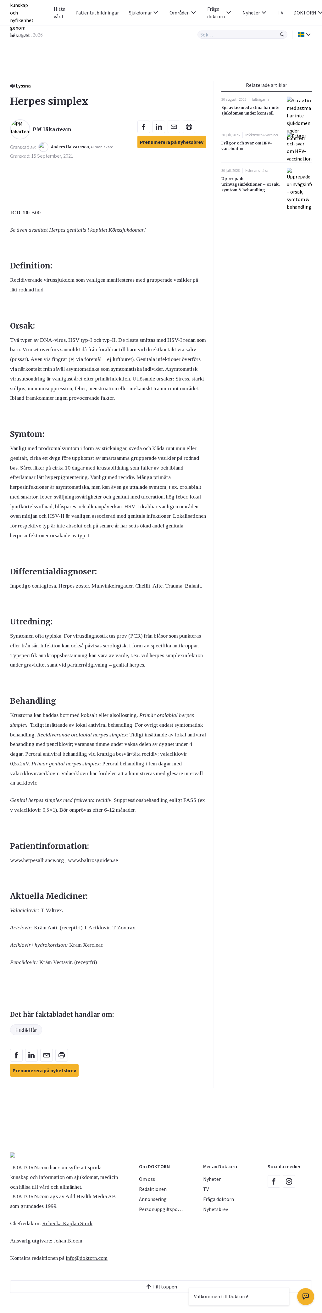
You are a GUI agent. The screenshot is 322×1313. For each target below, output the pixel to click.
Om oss (147, 1179)
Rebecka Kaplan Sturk (67, 1223)
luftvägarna (260, 99)
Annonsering (153, 1199)
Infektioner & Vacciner (261, 134)
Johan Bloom (67, 1240)
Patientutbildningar (97, 12)
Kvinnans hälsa (257, 170)
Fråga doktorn (216, 13)
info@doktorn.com (87, 1258)
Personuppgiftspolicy (162, 1209)
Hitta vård (59, 13)
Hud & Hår (26, 1030)
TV (280, 12)
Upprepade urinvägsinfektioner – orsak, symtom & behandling (250, 184)
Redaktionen (153, 1189)
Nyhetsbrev (215, 1209)
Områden (179, 12)
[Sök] (282, 34)
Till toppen (165, 1286)
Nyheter (251, 12)
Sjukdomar (140, 12)
